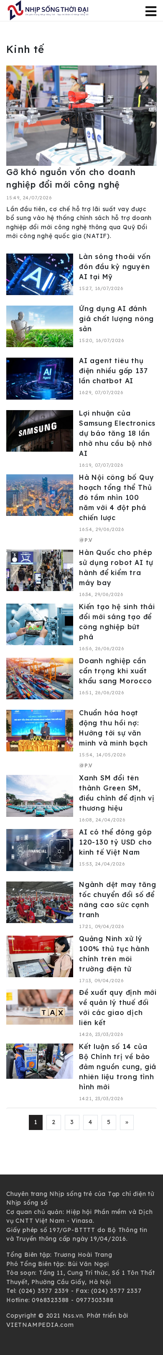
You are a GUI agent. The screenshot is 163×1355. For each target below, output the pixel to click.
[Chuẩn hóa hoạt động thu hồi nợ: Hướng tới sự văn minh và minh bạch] (39, 730)
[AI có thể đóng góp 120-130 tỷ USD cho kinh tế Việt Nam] (39, 849)
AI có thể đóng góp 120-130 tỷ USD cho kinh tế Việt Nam (115, 842)
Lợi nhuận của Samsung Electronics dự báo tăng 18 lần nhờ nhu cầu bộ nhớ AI (117, 433)
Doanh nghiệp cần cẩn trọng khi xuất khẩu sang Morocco (115, 671)
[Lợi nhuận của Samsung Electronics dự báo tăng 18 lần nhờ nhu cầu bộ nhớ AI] (39, 430)
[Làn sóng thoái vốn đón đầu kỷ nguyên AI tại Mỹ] (39, 273)
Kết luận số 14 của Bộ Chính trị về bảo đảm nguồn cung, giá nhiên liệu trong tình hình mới (117, 1066)
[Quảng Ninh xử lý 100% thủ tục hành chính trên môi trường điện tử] (39, 956)
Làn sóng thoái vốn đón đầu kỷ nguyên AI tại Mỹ (114, 266)
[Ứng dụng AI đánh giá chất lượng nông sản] (39, 326)
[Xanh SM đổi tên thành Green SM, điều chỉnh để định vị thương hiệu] (39, 795)
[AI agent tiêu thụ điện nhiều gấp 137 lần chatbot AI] (39, 378)
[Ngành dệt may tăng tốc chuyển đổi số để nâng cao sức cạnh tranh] (39, 901)
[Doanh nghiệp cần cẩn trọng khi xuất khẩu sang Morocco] (39, 678)
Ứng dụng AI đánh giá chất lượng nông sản (116, 318)
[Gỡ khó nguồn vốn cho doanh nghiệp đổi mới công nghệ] (81, 115)
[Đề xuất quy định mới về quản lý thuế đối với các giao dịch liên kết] (39, 1006)
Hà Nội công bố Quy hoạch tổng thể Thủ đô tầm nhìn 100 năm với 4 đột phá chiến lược (116, 497)
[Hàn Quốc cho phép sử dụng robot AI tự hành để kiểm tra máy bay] (39, 569)
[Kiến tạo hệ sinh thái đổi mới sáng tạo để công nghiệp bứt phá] (39, 624)
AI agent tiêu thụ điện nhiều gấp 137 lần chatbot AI (113, 370)
